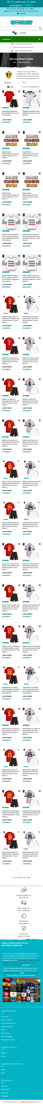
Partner (3, 1069)
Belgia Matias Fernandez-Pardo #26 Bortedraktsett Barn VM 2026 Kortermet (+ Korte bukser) (31, 690)
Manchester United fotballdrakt (20, 963)
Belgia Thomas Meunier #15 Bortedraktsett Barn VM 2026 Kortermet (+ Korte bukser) (31, 608)
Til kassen (22, 13)
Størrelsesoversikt (7, 1026)
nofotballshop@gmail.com (18, 8)
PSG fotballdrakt (16, 965)
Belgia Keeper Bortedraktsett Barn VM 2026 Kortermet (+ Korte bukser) (30, 154)
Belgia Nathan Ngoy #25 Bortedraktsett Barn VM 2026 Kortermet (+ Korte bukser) (30, 772)
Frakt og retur (5, 1033)
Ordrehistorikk (5, 1089)
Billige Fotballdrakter (28, 1102)
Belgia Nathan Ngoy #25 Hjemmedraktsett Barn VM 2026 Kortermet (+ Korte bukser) (10, 772)
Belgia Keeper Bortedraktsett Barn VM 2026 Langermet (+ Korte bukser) (30, 196)
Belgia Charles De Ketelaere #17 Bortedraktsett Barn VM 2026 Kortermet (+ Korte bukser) (31, 649)
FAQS (3, 1030)
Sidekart (3, 1053)
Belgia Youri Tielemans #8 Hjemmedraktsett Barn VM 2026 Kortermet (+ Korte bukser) (10, 566)
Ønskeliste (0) (22, 11)
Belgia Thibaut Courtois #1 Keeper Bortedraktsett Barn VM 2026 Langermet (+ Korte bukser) (32, 278)
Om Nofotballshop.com (8, 1023)
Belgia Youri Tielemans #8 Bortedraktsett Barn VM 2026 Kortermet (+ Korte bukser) (31, 566)
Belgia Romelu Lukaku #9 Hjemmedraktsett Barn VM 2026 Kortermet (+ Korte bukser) (10, 319)
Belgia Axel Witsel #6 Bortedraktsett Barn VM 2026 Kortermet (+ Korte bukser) (30, 402)
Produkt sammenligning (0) (30, 87)
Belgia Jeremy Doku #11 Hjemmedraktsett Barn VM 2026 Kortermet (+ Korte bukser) (10, 443)
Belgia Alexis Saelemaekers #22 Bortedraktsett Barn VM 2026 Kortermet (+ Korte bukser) (31, 813)
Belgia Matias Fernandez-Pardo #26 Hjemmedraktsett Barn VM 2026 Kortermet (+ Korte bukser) (11, 690)
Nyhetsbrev (4, 1096)
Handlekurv (34, 11)
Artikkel (3, 1056)
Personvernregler (6, 1036)
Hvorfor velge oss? (7, 1020)
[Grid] (8, 87)
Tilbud (3, 1073)
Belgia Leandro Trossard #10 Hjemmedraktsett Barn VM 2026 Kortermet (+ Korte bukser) (11, 484)
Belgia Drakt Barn (24, 62)
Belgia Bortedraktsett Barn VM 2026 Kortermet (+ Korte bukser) (31, 113)
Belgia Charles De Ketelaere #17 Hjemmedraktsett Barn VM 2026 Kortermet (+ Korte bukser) (11, 649)
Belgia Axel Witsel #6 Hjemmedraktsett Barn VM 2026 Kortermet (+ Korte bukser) (10, 402)
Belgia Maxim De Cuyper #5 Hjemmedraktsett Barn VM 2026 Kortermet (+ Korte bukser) (11, 731)
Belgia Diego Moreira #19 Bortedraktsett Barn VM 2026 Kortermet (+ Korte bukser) (30, 855)
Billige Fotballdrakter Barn (11, 973)
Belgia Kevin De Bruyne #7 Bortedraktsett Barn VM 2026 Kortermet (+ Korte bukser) (31, 360)
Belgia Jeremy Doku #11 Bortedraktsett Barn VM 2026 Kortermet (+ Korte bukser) (30, 443)
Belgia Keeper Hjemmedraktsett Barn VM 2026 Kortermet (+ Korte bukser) (10, 154)
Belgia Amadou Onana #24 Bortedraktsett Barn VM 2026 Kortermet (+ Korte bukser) (31, 525)
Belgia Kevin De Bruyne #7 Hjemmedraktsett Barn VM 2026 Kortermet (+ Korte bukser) (10, 360)
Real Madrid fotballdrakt (25, 960)
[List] (12, 87)
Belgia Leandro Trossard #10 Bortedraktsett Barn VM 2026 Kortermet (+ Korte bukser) (32, 484)
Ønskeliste (4, 1093)
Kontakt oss (5, 1016)
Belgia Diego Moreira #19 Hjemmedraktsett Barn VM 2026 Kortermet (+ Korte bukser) (10, 855)
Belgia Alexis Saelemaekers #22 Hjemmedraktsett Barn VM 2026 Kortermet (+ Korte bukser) (11, 813)
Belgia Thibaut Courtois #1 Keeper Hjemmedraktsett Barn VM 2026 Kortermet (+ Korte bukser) (10, 237)
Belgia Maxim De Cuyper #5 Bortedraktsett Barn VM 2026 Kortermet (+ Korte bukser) (31, 731)
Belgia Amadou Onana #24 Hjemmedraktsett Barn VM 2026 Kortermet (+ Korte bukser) (10, 525)
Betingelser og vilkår (7, 1040)
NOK (31, 9)
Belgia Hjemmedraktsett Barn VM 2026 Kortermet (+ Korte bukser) (10, 113)
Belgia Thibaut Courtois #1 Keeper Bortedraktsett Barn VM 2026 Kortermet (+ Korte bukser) (31, 237)
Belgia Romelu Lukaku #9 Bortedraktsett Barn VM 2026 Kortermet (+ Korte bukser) (31, 319)
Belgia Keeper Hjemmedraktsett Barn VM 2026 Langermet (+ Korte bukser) (10, 196)
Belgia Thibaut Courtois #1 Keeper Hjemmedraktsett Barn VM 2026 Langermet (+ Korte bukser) (11, 278)
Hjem (14, 62)
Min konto (10, 11)
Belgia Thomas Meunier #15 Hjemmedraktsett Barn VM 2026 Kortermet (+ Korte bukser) (11, 608)
